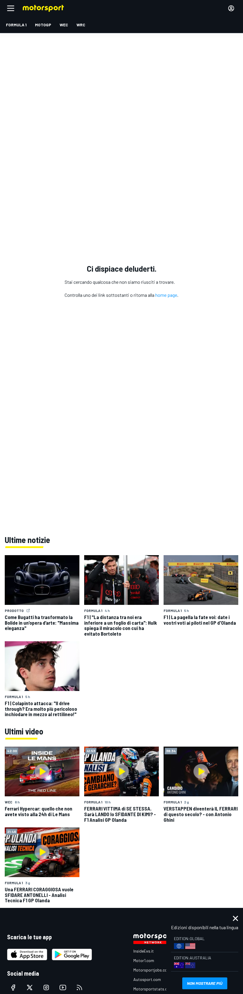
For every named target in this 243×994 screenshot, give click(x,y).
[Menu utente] (231, 8)
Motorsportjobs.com (151, 969)
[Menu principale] (10, 8)
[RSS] (79, 987)
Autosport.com (147, 979)
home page (166, 295)
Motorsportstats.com (153, 988)
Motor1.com (143, 960)
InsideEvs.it (143, 950)
